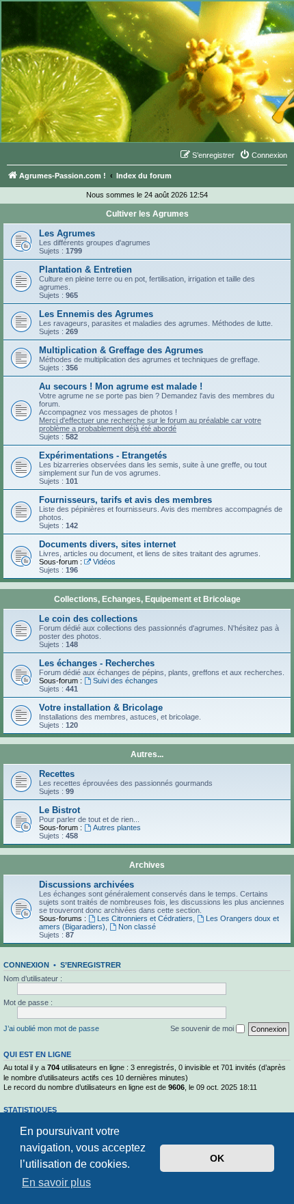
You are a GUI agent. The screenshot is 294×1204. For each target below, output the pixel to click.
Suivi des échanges (125, 680)
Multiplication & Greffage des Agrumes (121, 350)
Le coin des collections (88, 619)
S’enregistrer (90, 965)
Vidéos (104, 562)
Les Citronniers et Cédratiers (145, 918)
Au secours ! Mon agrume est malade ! (120, 386)
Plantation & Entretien (85, 269)
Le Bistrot (59, 810)
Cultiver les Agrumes (147, 214)
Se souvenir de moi (203, 1028)
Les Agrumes (67, 233)
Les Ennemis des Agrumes (96, 314)
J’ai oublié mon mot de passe (51, 1028)
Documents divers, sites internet (107, 544)
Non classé (137, 926)
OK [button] (217, 1158)
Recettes (57, 774)
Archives (147, 865)
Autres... (147, 754)
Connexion (26, 965)
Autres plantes (117, 827)
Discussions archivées (86, 884)
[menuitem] (263, 155)
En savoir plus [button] (56, 1182)
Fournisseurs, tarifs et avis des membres (125, 500)
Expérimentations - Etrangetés (103, 455)
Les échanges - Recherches (97, 663)
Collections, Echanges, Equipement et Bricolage (147, 599)
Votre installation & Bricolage (101, 707)
